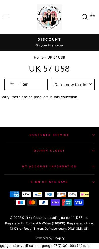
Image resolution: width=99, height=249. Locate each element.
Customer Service (49, 134)
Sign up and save (49, 181)
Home (39, 57)
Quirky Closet (49, 150)
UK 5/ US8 (56, 57)
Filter (22, 84)
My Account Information (49, 166)
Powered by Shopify (49, 238)
